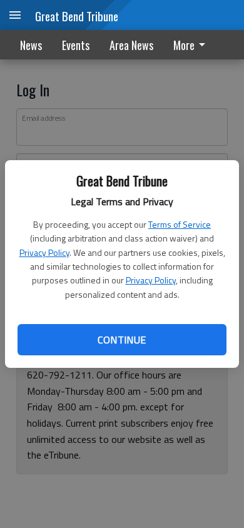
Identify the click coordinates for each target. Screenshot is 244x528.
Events (75, 45)
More (184, 45)
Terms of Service (179, 224)
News (31, 45)
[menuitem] (192, 44)
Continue (122, 339)
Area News (131, 45)
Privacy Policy (44, 252)
